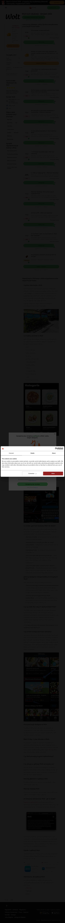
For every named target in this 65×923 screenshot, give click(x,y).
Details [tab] (32, 453)
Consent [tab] (11, 453)
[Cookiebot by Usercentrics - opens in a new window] (56, 448)
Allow (53, 473)
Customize (31, 473)
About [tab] (53, 453)
